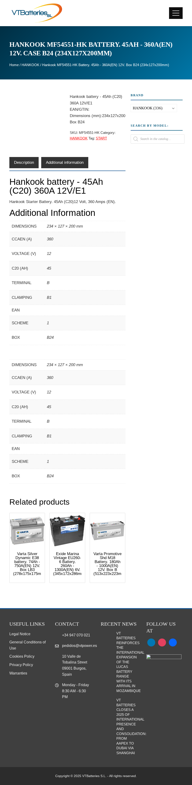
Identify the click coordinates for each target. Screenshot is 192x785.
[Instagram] (162, 642)
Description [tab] (24, 162)
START (101, 138)
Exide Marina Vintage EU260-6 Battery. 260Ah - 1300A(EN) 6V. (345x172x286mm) (69, 564)
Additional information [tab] (65, 162)
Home (14, 65)
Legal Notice (19, 634)
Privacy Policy (21, 665)
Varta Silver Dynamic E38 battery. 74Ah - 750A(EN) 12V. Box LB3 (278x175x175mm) (29, 564)
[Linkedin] (151, 642)
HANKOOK (30, 65)
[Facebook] (173, 642)
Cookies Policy (21, 656)
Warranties (18, 673)
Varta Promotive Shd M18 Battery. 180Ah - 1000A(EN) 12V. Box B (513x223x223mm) (109, 564)
